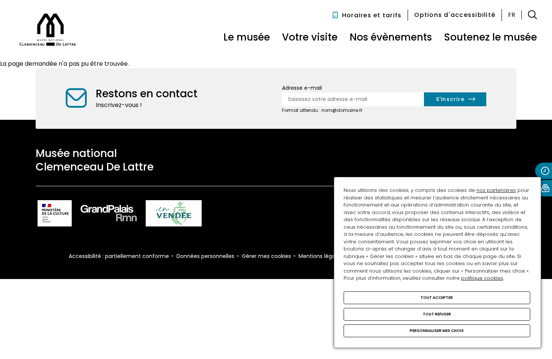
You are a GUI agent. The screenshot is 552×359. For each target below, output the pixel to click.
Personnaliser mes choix (437, 330)
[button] (532, 15)
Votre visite (310, 37)
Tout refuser (437, 314)
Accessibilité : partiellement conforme (119, 256)
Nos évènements (391, 37)
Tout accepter (437, 297)
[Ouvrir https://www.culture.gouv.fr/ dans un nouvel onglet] (55, 214)
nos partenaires (496, 190)
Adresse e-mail (302, 88)
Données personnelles (205, 256)
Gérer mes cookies (266, 256)
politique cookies (482, 278)
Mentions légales (320, 256)
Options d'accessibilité (454, 15)
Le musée (246, 37)
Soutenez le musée (490, 37)
